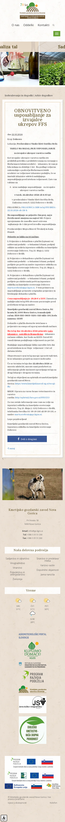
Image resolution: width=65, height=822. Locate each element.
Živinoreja (17, 579)
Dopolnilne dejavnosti (48, 569)
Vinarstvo (17, 567)
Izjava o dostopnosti (17, 802)
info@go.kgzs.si (32, 531)
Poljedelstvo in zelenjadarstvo (17, 573)
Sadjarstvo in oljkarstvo (17, 558)
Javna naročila (48, 574)
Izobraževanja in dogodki (19, 95)
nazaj (12, 448)
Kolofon (53, 802)
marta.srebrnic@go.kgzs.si (21, 287)
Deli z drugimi (29, 439)
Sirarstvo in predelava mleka (48, 559)
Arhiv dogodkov (44, 95)
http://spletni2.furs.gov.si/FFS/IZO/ (32, 397)
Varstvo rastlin (47, 565)
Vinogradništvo (17, 563)
